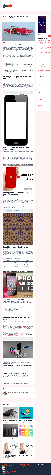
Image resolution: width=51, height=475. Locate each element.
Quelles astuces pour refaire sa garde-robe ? (45, 70)
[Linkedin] (20, 44)
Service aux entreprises (27, 422)
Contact (30, 464)
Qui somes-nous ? (25, 466)
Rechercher (39, 34)
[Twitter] (17, 44)
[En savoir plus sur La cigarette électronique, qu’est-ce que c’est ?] (10, 412)
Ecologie (39, 85)
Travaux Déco (39, 106)
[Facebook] (15, 44)
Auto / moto (39, 80)
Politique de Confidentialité (28, 465)
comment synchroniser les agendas (22, 333)
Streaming (39, 104)
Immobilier (39, 91)
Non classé (39, 98)
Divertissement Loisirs (40, 84)
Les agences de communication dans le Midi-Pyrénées (25, 421)
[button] (44, 5)
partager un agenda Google (23, 327)
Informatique (39, 93)
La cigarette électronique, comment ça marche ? (8, 438)
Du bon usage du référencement (25, 455)
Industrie (39, 92)
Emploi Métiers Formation (40, 86)
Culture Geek (4, 422)
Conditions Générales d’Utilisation (24, 464)
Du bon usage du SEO (23, 437)
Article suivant (32, 400)
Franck (13, 392)
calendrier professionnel (10, 329)
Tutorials (39, 107)
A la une (39, 78)
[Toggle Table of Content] (20, 74)
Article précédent (4, 400)
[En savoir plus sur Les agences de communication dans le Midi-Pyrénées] (26, 412)
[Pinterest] (19, 44)
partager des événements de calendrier (12, 335)
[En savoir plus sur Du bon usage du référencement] (26, 448)
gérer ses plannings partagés (13, 332)
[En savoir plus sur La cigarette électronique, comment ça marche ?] (10, 430)
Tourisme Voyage (40, 105)
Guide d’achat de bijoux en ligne (42, 66)
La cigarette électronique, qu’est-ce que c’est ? (10, 421)
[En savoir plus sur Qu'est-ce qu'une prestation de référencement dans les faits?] (10, 448)
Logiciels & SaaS (39, 94)
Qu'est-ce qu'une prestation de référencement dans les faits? (9, 456)
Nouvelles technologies (21, 422)
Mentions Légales (21, 465)
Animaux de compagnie (40, 79)
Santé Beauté (39, 100)
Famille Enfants (39, 87)
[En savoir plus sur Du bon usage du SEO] (26, 430)
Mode (7, 422)
